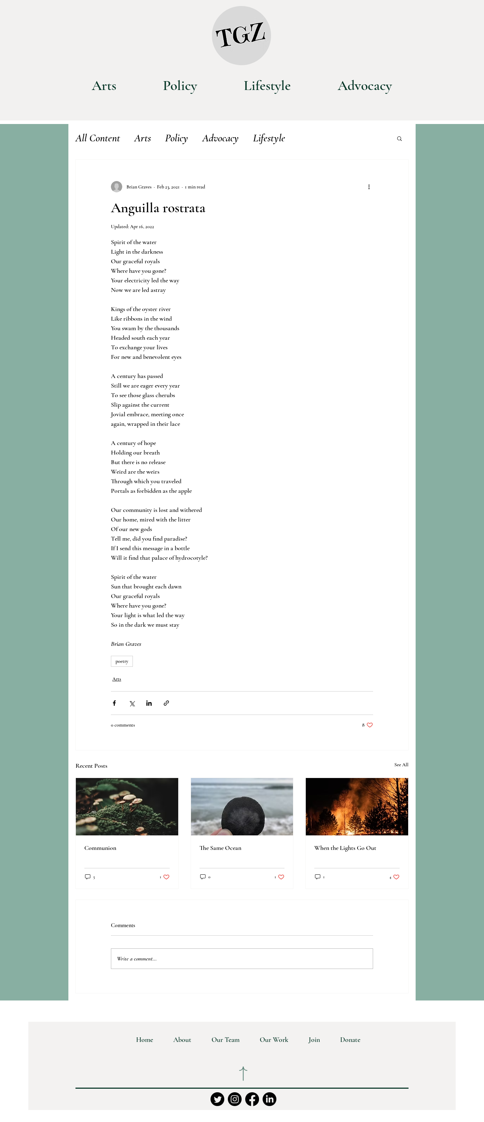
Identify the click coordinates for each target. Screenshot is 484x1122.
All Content (97, 138)
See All (401, 765)
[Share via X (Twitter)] (131, 703)
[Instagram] (235, 1099)
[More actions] (369, 186)
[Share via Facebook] (114, 703)
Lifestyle (269, 138)
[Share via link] (166, 703)
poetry (122, 661)
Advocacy (220, 138)
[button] (399, 138)
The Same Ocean (220, 848)
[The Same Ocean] (242, 806)
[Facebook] (252, 1099)
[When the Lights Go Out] (357, 806)
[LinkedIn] (269, 1099)
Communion (100, 848)
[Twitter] (217, 1099)
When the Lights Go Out (345, 848)
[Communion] (127, 806)
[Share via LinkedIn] (149, 703)
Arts (142, 138)
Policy (176, 138)
